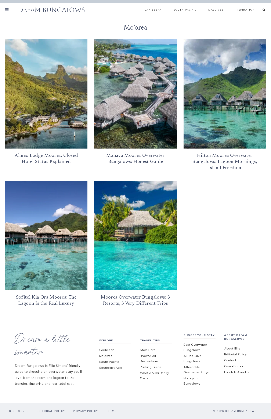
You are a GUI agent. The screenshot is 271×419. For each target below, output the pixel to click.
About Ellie (232, 348)
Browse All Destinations (149, 358)
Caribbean (107, 350)
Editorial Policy (235, 354)
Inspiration (245, 9)
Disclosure (18, 410)
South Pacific (109, 362)
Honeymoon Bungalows (192, 380)
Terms (111, 410)
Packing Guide (150, 367)
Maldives (216, 9)
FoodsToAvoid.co (237, 372)
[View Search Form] (263, 9)
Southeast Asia (110, 368)
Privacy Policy (85, 410)
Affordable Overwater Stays (196, 369)
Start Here (148, 350)
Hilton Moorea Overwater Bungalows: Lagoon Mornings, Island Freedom (224, 161)
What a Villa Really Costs (154, 375)
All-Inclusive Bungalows (192, 358)
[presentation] (46, 94)
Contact (230, 360)
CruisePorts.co (235, 366)
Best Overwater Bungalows (195, 347)
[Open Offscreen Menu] (7, 10)
